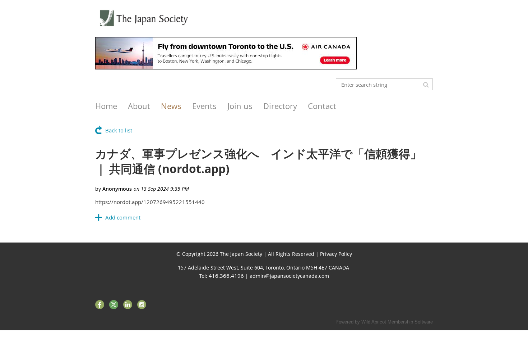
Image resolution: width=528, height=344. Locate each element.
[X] (113, 304)
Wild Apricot (373, 322)
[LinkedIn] (127, 304)
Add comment (122, 217)
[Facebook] (99, 304)
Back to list (118, 130)
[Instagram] (141, 304)
